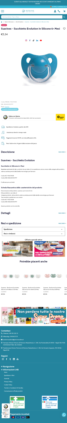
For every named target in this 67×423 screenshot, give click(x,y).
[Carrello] (64, 11)
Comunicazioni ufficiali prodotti (13, 391)
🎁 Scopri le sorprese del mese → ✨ (49, 7)
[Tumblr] (33, 40)
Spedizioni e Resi (9, 375)
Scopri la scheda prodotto (9, 109)
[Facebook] (29, 40)
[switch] (6, 416)
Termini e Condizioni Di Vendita (13, 388)
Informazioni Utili (11, 369)
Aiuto (5, 372)
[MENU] (2, 11)
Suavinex (7, 106)
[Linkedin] (37, 40)
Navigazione (8, 366)
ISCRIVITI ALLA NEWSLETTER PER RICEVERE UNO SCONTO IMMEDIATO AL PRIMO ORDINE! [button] (37, 3)
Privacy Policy (8, 381)
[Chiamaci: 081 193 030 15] (59, 11)
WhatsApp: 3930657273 (10, 336)
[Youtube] (40, 40)
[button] (33, 229)
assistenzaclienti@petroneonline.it (13, 339)
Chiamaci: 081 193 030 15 (10, 333)
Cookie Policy (8, 385)
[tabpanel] (11, 283)
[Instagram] (26, 40)
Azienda (6, 378)
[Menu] (9, 404)
